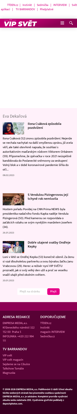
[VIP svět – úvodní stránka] (20, 23)
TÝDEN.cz (12, 5)
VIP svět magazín (13, 360)
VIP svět (7, 355)
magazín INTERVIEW (52, 332)
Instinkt (27, 5)
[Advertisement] (38, 68)
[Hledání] (71, 23)
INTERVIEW (60, 5)
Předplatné (46, 9)
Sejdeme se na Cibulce (16, 364)
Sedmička (42, 5)
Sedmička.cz (47, 336)
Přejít (53, 291)
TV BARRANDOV (25, 9)
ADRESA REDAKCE (16, 317)
